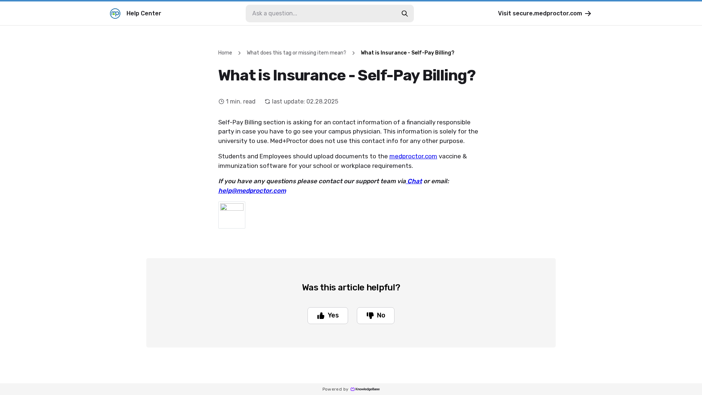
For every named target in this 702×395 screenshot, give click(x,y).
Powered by (335, 389)
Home (225, 53)
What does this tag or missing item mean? (296, 53)
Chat (414, 181)
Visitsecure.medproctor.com (540, 13)
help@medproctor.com (252, 190)
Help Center (144, 13)
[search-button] (405, 13)
